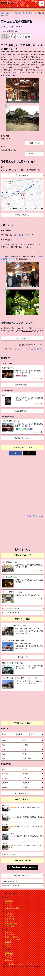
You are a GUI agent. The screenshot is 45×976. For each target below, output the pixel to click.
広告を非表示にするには (35, 516)
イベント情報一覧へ (22, 657)
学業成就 (5, 774)
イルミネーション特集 (12, 939)
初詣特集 (8, 944)
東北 (24, 740)
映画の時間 (9, 953)
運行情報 (8, 905)
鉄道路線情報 (9, 916)
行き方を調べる (23, 175)
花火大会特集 (9, 934)
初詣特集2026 (7, 3)
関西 (3, 754)
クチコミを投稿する (22, 338)
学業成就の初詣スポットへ (22, 438)
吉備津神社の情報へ (22, 385)
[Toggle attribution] (42, 208)
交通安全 (26, 778)
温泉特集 (8, 946)
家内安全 (5, 787)
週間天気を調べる (23, 215)
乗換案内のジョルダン (16, 964)
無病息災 (26, 783)
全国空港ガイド (10, 926)
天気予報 (27, 37)
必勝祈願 (5, 783)
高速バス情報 (9, 921)
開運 (3, 769)
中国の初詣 (17, 13)
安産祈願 (26, 787)
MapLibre (21, 209)
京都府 (32, 734)
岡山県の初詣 (27, 13)
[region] (22, 195)
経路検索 (8, 903)
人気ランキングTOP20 (11, 608)
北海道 (4, 740)
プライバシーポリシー (33, 964)
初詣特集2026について (22, 875)
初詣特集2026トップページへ (12, 885)
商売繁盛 (5, 778)
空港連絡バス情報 (11, 924)
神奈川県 (19, 734)
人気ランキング (34, 153)
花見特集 (8, 932)
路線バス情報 (9, 919)
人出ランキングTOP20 (11, 613)
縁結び (25, 774)
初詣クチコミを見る (8, 854)
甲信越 (25, 745)
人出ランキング (34, 143)
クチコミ (20, 37)
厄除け (25, 769)
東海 (24, 749)
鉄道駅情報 (9, 914)
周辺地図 (12, 37)
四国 (3, 758)
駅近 (12, 31)
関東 (3, 745)
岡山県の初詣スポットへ (22, 411)
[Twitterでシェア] (29, 453)
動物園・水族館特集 (12, 937)
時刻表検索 (9, 901)
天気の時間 (9, 955)
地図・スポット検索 (12, 908)
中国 (24, 754)
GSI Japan (29, 209)
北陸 (3, 749)
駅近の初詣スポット (22, 793)
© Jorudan (37, 209)
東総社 (20, 235)
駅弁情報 (8, 957)
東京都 (4, 734)
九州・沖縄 (27, 758)
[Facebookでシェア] (15, 453)
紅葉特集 (8, 942)
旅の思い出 (9, 960)
